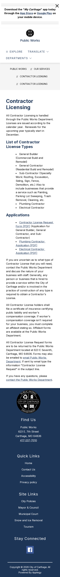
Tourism (28, 526)
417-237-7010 (28, 440)
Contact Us (28, 469)
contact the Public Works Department (29, 379)
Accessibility (28, 475)
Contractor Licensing (34, 84)
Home (28, 463)
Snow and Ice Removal (28, 520)
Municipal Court (28, 514)
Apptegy (36, 572)
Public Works (18, 69)
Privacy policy (28, 482)
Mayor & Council (28, 507)
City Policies (28, 501)
